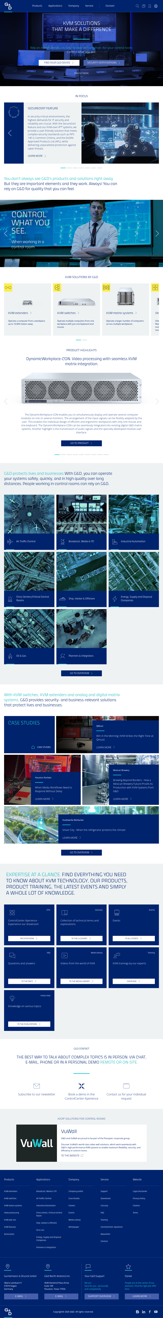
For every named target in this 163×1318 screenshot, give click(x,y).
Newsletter (105, 1234)
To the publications (27, 1024)
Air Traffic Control (26, 542)
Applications (55, 6)
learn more (139, 1296)
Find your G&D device (57, 63)
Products (37, 6)
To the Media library (79, 981)
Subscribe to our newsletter (36, 1094)
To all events (131, 939)
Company (73, 6)
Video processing (11, 1213)
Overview (132, 981)
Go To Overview (79, 673)
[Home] (8, 6)
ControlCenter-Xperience (112, 1227)
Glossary (104, 1206)
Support (104, 1191)
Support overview (99, 1296)
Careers (72, 1206)
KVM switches (10, 1198)
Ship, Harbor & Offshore (82, 599)
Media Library (75, 1220)
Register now (27, 939)
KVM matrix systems (13, 1206)
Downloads (106, 1198)
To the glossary (79, 939)
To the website (70, 1156)
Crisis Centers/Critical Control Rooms (32, 599)
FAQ (102, 1213)
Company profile (76, 1191)
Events (71, 1213)
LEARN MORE (35, 156)
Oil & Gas (21, 656)
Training (104, 1220)
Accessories (9, 1234)
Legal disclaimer (140, 1191)
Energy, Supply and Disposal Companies (136, 599)
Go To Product (79, 443)
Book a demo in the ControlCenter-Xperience (81, 1096)
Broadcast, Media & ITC (81, 542)
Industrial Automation (133, 542)
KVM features (10, 1227)
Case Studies (74, 1198)
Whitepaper (74, 1227)
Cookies (136, 1206)
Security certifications (102, 63)
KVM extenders (10, 1191)
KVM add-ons (10, 1220)
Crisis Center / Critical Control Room (49, 1214)
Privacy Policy (139, 1198)
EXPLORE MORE (20, 253)
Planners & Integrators (81, 656)
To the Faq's (27, 981)
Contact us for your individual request (126, 1096)
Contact (110, 6)
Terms (135, 1213)
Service (89, 6)
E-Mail (19, 1296)
